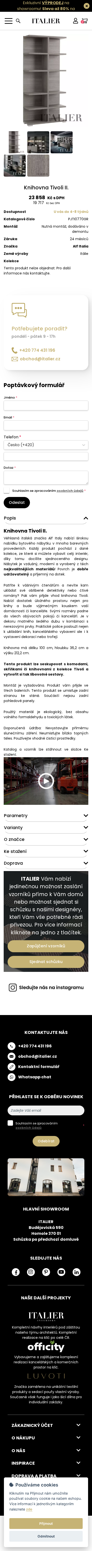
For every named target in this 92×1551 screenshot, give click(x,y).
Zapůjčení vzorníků (46, 946)
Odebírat (46, 1141)
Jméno (10, 397)
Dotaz (10, 468)
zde (29, 1509)
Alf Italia (80, 246)
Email (9, 417)
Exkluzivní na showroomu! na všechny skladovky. (43, 8)
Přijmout (46, 1523)
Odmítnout (46, 1536)
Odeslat (17, 502)
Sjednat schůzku (46, 961)
